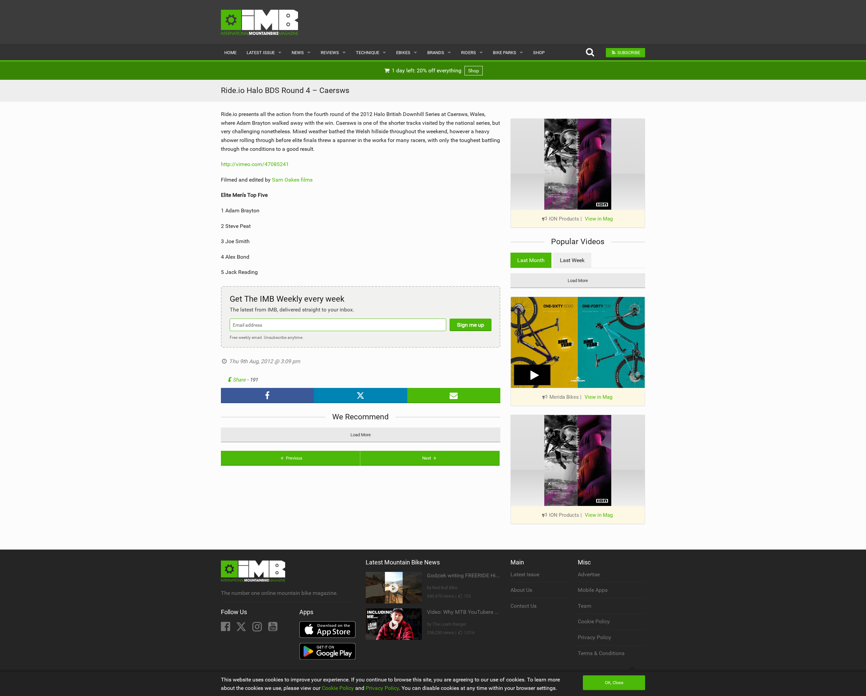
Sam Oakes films (292, 180)
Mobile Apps (593, 590)
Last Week (572, 260)
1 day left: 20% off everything (434, 70)
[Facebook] (226, 628)
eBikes (403, 52)
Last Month (531, 260)
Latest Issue (261, 52)
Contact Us (523, 606)
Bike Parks (504, 52)
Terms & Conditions (601, 653)
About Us (521, 590)
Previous (293, 458)
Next (427, 458)
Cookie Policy (594, 621)
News (298, 52)
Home (230, 52)
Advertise (589, 574)
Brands (435, 52)
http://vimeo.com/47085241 (255, 164)
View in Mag (599, 219)
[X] (241, 628)
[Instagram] (257, 628)
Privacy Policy (594, 637)
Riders (468, 52)
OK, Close (614, 682)
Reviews (330, 52)
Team (584, 606)
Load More (360, 434)
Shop (539, 52)
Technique (367, 52)
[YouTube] (272, 628)
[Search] (589, 52)
